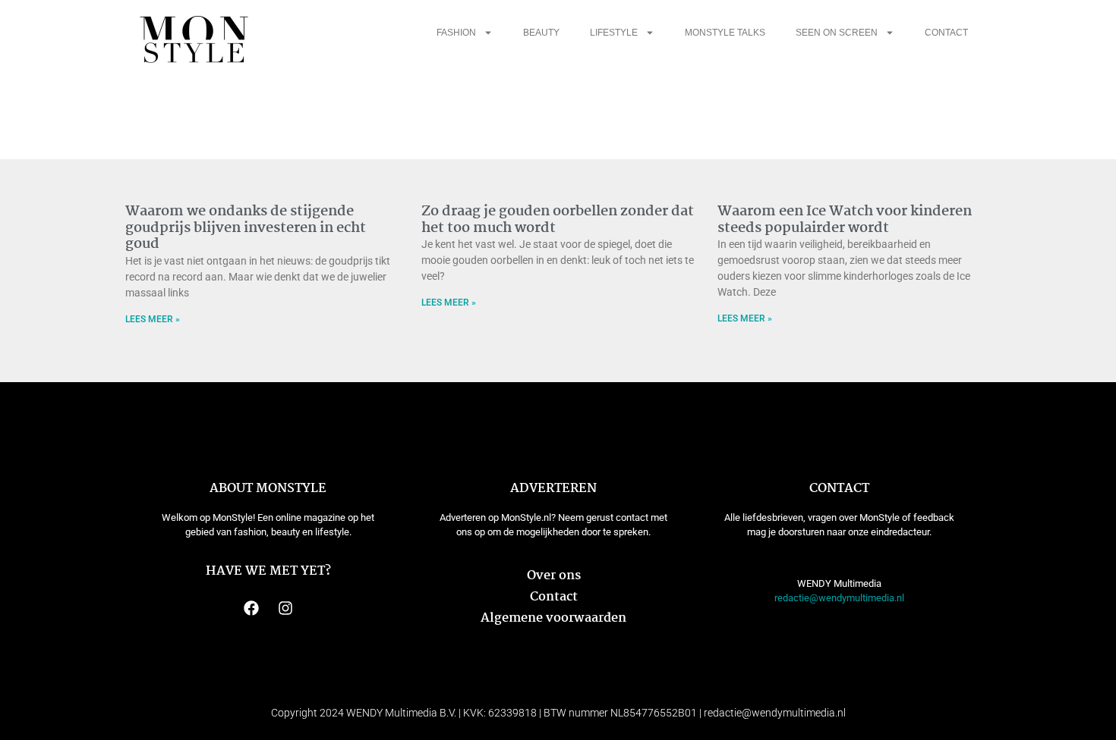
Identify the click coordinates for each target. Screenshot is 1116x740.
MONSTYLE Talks (725, 32)
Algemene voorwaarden (553, 618)
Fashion (456, 32)
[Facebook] (251, 608)
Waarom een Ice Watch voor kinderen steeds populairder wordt (844, 220)
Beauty (541, 32)
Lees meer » (152, 319)
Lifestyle (614, 32)
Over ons (554, 576)
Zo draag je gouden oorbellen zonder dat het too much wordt (557, 220)
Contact (946, 32)
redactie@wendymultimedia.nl (839, 598)
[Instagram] (285, 608)
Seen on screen (837, 32)
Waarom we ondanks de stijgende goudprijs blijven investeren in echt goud (245, 228)
